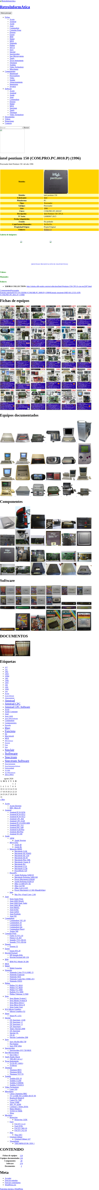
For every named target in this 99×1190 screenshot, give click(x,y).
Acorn (12, 19)
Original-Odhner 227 (22, 1139)
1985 (6, 678)
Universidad (9, 768)
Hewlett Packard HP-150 (19, 957)
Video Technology (17, 67)
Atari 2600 (9, 716)
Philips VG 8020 (16, 988)
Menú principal (6, 13)
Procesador (15, 290)
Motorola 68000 (16, 849)
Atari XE (13, 916)
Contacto (8, 123)
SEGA (12, 48)
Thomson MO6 (15, 1072)
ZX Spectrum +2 (16, 1022)
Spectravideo (15, 54)
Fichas (7, 17)
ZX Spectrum (15, 1031)
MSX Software (9, 740)
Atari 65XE (14, 910)
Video (12, 78)
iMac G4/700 (19, 886)
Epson (12, 35)
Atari (12, 26)
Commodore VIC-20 (18, 920)
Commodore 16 (16, 923)
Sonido (12, 80)
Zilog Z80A (9, 775)
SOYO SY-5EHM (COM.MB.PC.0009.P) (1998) (25, 293)
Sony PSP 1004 (16, 1046)
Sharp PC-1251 (15, 1016)
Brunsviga (14, 1117)
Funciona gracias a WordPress (11, 1189)
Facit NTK (18, 1126)
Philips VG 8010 (16, 985)
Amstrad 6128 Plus (17, 830)
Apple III (17, 845)
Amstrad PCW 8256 (17, 812)
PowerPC (13, 873)
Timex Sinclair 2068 (17, 1029)
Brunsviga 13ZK (20, 1120)
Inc (6, 734)
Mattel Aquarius (16, 968)
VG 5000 (7, 770)
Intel (11, 892)
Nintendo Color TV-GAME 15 (21, 972)
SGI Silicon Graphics (13, 1009)
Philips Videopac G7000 (19, 994)
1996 (6, 691)
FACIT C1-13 (19, 1124)
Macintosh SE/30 (21, 858)
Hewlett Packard (11, 953)
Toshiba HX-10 (16, 1078)
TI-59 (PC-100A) (16, 1063)
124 (21, 1156)
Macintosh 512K (20, 851)
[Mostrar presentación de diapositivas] (49, 264)
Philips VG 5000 (16, 990)
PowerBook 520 (20, 871)
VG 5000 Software (10, 772)
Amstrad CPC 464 (17, 819)
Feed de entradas (11, 1180)
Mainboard (14, 74)
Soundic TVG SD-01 (18, 940)
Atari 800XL (15, 907)
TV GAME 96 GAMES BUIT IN (23, 1096)
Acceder (8, 1178)
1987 (7, 683)
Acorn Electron (15, 806)
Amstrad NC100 (16, 834)
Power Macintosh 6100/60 (24, 879)
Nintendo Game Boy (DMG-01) (22, 979)
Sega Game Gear (16, 1007)
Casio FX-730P (16, 1100)
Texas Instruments (16, 61)
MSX (12, 41)
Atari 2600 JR (15, 905)
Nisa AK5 (18, 1135)
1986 (7, 681)
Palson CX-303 (15, 938)
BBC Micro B (15, 808)
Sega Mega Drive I (17, 1003)
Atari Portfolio (15, 914)
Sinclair (12, 52)
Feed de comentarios (13, 1183)
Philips (12, 45)
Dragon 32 (14, 946)
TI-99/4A (13, 1065)
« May (2, 800)
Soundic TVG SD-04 (18, 942)
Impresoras (14, 84)
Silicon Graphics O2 (17, 1011)
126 (21, 1158)
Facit (11, 1122)
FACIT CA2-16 (20, 1130)
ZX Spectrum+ (15, 1027)
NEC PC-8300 (15, 1104)
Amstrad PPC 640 (17, 827)
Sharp (7, 1014)
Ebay (7, 727)
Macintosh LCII (20, 866)
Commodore (14, 28)
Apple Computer (11, 712)
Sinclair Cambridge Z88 (19, 1037)
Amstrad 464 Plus (16, 832)
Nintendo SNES (16, 981)
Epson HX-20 (15, 951)
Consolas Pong (15, 30)
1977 (6, 667)
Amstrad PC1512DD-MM (20, 823)
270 (21, 1163)
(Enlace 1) (48, 230)
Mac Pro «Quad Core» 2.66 (25, 894)
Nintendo (13, 43)
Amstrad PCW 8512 (17, 814)
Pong (6, 745)
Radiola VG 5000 (16, 992)
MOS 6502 (14, 843)
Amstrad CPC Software (17, 706)
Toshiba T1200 (15, 1081)
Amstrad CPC (12, 703)
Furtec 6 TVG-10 (16, 936)
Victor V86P (14, 1102)
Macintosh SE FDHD (22, 853)
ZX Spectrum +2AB (17, 1020)
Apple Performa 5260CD (24, 875)
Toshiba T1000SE (17, 1083)
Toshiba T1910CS (17, 1085)
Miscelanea (14, 69)
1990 (7, 689)
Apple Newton (20, 840)
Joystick (13, 86)
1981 (6, 669)
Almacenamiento (16, 82)
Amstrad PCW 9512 (17, 817)
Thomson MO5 (15, 1070)
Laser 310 (13, 1089)
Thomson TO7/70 (16, 1074)
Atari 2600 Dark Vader (18, 903)
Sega (6, 747)
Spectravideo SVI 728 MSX (20, 1050)
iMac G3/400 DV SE (22, 884)
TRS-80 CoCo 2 (16, 1059)
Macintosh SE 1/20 (21, 856)
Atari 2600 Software (11, 718)
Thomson (13, 63)
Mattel (12, 39)
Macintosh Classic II (22, 862)
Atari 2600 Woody (17, 901)
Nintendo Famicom (17, 975)
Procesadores (15, 76)
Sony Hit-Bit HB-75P (18, 1042)
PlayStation (14, 1044)
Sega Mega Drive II (17, 1005)
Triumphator (14, 1141)
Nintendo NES (15, 977)
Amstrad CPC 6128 (17, 821)
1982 (6, 672)
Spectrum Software (17, 761)
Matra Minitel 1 (15, 1109)
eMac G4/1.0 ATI (21, 888)
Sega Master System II (18, 1001)
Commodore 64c (16, 927)
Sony (12, 50)
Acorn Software (9, 696)
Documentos (9, 117)
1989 (6, 687)
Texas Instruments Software (12, 766)
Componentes (10, 71)
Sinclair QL (14, 1033)
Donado (8, 725)
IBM (11, 37)
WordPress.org (10, 1185)
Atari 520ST (14, 912)
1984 (7, 676)
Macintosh (9, 736)
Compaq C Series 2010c (19, 1107)
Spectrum (13, 108)
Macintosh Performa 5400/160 (26, 877)
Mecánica (8, 1115)
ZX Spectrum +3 (16, 1024)
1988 (6, 685)
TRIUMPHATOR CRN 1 (24, 1143)
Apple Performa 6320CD (24, 882)
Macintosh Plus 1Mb (22, 860)
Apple (12, 24)
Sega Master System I (18, 998)
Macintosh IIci (19, 864)
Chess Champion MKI (18, 1094)
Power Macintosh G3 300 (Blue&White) (30, 890)
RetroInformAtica (15, 7)
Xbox (12, 1113)
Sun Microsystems (17, 56)
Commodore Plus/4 (17, 929)
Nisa (11, 1133)
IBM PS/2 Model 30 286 (19, 962)
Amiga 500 (14, 931)
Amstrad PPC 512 (17, 825)
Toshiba (13, 65)
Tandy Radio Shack (12, 1057)
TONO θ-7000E (16, 1111)
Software (8, 89)
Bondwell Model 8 (17, 1098)
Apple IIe (18, 847)
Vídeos (7, 119)
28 (21, 1161)
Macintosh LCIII (20, 869)
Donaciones (9, 121)
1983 (7, 674)
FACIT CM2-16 (20, 1128)
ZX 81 (12, 1035)
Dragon (12, 32)
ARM (12, 838)
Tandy (12, 58)
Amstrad (13, 22)
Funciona (10, 731)
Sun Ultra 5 (14, 1055)
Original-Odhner (16, 1137)
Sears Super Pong (16, 899)
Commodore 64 (16, 925)
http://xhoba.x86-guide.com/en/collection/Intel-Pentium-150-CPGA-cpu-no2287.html (59, 286)
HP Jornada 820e (16, 955)
